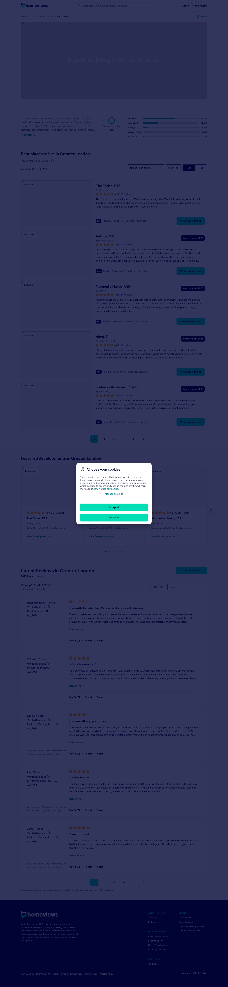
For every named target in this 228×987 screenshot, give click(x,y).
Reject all (114, 517)
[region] (114, 493)
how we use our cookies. (107, 488)
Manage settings (114, 493)
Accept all (114, 507)
